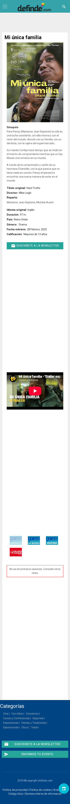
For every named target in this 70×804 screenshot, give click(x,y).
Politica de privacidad (15, 789)
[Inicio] (35, 7)
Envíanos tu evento (28, 754)
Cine (6, 713)
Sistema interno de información (43, 793)
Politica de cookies (40, 789)
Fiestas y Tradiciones (34, 722)
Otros (25, 727)
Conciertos (32, 713)
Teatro (35, 727)
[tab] (16, 540)
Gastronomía (11, 727)
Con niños (17, 713)
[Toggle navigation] (5, 6)
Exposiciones (11, 722)
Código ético (15, 793)
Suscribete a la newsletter (35, 246)
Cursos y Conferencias (17, 718)
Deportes (38, 718)
